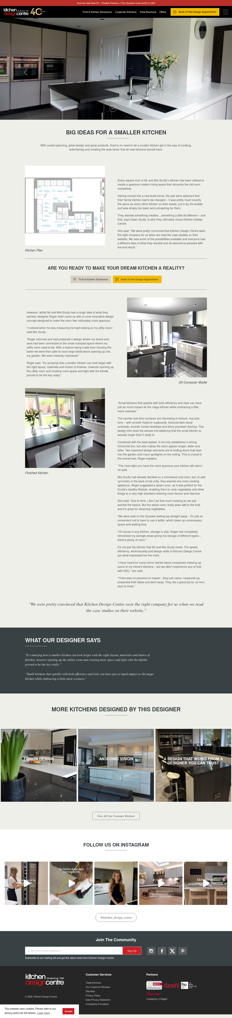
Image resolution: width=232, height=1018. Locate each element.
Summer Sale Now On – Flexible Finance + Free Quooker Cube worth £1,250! (116, 3)
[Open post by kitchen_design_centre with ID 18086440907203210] (26, 883)
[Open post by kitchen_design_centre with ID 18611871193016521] (71, 883)
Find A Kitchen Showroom (97, 12)
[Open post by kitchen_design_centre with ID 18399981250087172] (205, 883)
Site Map (90, 991)
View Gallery (113, 100)
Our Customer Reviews (98, 986)
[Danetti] (171, 985)
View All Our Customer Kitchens (116, 816)
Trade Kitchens (93, 982)
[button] (17, 69)
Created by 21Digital (156, 998)
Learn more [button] (43, 1013)
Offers (162, 12)
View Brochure (148, 12)
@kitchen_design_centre (116, 917)
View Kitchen (38, 768)
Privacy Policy (93, 995)
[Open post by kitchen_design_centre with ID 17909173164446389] (116, 883)
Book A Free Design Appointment (197, 12)
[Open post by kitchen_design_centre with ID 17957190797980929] (160, 883)
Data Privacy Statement (98, 999)
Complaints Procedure (97, 1004)
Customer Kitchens (126, 12)
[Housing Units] (189, 985)
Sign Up (132, 951)
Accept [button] (68, 1011)
